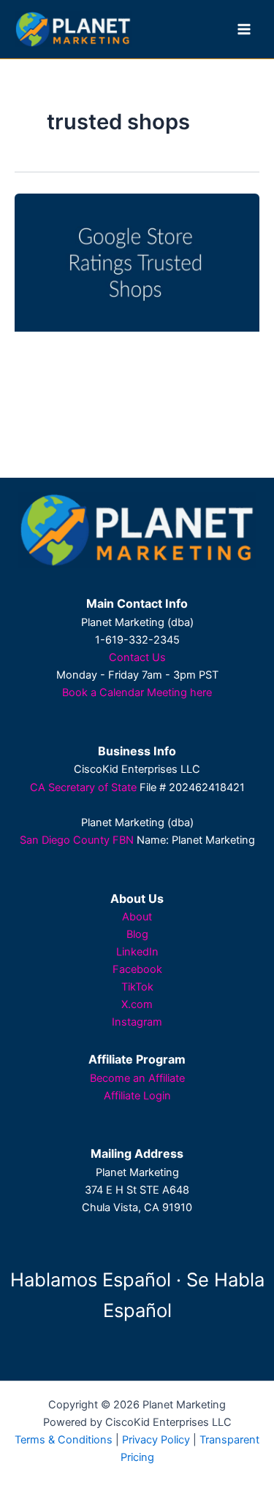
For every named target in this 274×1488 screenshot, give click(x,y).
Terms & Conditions (64, 1439)
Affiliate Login (137, 1095)
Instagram (137, 1022)
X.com (137, 1004)
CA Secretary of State (83, 787)
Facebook (137, 969)
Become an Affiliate (137, 1078)
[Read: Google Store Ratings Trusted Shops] (137, 262)
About (137, 916)
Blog (137, 934)
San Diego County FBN (77, 840)
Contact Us (137, 657)
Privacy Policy (156, 1439)
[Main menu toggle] (244, 29)
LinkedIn (137, 951)
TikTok (137, 986)
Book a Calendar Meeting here (137, 692)
